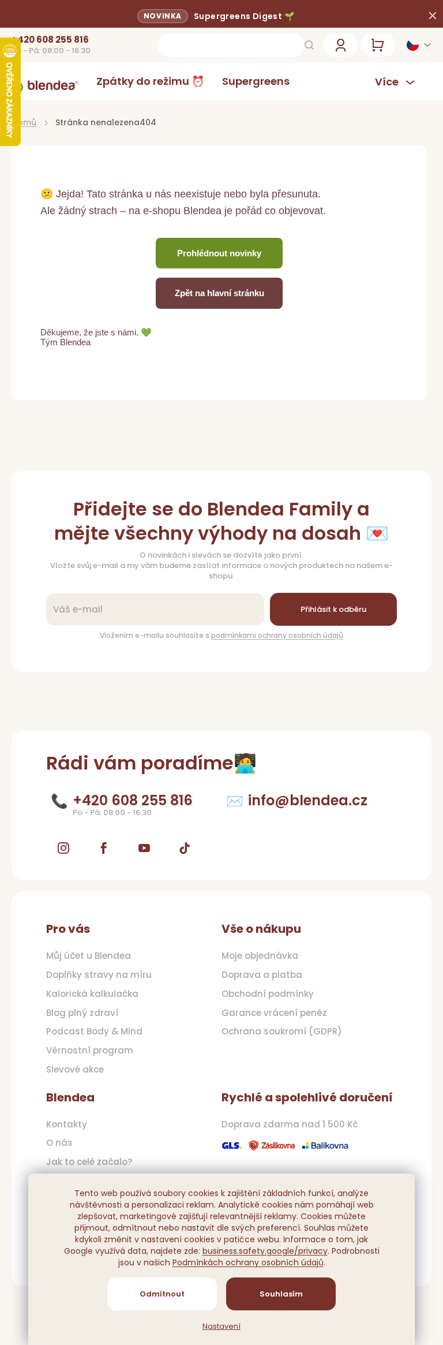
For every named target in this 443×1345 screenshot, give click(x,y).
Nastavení (221, 1326)
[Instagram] (63, 848)
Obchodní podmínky (268, 994)
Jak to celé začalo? (89, 1162)
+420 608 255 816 (50, 40)
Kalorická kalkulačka (92, 994)
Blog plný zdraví (82, 1013)
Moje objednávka (260, 956)
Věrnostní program (89, 1050)
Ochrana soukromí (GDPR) (282, 1031)
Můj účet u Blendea (88, 956)
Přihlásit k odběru (333, 609)
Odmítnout (162, 1293)
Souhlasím (281, 1293)
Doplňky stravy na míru (99, 975)
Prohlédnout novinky (219, 253)
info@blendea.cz (307, 800)
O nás (59, 1143)
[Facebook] (104, 848)
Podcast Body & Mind (94, 1031)
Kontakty (66, 1124)
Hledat (309, 45)
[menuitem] (150, 81)
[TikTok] (184, 848)
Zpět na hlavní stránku (219, 293)
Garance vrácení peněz (274, 1013)
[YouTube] (144, 848)
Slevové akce (75, 1069)
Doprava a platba (262, 975)
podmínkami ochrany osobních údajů (277, 635)
